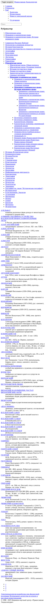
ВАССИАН (5, 358)
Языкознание (10, 164)
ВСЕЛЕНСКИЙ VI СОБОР (11, 431)
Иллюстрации (15, 14)
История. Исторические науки (16, 152)
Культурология (11, 162)
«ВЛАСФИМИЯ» (7, 406)
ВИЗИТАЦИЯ (6, 400)
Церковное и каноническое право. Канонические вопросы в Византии (32, 108)
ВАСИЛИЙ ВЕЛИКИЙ (10, 342)
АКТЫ (3, 220)
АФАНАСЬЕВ (6, 283)
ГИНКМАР (5, 467)
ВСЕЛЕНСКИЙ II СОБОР (11, 423)
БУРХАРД (5, 338)
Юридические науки (13, 33)
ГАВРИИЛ (5, 441)
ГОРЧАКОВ (5, 475)
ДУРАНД (4, 512)
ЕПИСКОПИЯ (6, 548)
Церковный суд (20, 136)
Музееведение (10, 207)
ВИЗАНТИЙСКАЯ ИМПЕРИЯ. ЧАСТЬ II (17, 390)
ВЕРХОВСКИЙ (7, 378)
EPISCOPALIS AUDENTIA (11, 534)
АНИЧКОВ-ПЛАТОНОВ (11, 255)
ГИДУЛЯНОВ (6, 461)
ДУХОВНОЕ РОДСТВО (10, 526)
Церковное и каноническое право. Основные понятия (27, 84)
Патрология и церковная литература (19, 45)
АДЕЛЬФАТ (5, 210)
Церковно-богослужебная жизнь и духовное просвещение (27, 133)
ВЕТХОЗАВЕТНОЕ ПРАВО (12, 384)
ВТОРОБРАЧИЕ (7, 435)
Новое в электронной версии (21, 16)
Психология (10, 180)
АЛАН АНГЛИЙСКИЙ (10, 225)
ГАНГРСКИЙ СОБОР (9, 449)
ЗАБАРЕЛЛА (6, 564)
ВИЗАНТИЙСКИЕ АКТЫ (11, 392)
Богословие (9, 53)
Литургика (9, 57)
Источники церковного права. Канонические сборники (25, 121)
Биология (9, 203)
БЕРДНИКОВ (6, 307)
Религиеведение (11, 55)
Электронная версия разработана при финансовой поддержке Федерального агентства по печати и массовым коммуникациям (20, 596)
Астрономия (10, 194)
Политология (10, 184)
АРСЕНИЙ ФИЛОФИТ (10, 273)
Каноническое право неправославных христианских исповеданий (28, 145)
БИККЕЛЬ (5, 313)
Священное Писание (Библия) (16, 43)
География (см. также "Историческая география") (24, 188)
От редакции (15, 20)
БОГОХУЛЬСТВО (8, 328)
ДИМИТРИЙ (6, 497)
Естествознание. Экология (15, 192)
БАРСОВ (4, 289)
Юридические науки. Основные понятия (25, 67)
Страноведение (11, 160)
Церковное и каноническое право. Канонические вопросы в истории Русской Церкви (32, 114)
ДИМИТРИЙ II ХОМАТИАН (12, 503)
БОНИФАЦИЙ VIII (8, 334)
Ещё (7, 10)
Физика (8, 198)
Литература (9, 168)
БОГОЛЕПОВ (6, 320)
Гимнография (10, 59)
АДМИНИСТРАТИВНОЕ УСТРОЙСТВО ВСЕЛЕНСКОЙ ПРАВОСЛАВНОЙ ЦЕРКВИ (19, 217)
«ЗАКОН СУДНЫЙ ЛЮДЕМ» (12, 570)
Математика (10, 196)
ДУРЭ (3, 520)
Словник (8, 6)
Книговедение (10, 174)
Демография (10, 176)
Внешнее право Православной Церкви (29, 138)
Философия (9, 170)
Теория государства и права (20, 71)
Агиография (10, 51)
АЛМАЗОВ (5, 241)
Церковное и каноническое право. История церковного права (28, 88)
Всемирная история (12, 154)
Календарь (14, 12)
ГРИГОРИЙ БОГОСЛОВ (10, 489)
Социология (10, 178)
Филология (9, 166)
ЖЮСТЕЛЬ (5, 560)
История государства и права (21, 69)
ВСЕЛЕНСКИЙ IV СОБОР (11, 427)
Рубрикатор (9, 8)
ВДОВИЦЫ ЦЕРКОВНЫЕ (11, 366)
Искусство (9, 158)
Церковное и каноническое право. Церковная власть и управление (27, 129)
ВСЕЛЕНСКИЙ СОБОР (10, 413)
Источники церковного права (25, 118)
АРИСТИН (5, 261)
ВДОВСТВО (6, 372)
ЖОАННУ (5, 556)
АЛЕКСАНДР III (7, 229)
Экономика (9, 186)
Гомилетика (9, 61)
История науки (11, 190)
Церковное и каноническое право (18, 35)
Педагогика (9, 182)
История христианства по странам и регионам (23, 49)
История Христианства (14, 47)
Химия (8, 200)
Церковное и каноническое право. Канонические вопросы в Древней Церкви (32, 101)
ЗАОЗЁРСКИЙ (7, 576)
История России (11, 156)
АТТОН (4, 277)
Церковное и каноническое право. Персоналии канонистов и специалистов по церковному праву (32, 94)
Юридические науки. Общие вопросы (24, 65)
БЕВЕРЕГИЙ (6, 295)
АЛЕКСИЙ (5, 235)
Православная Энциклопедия (25, 2)
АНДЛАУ (4, 247)
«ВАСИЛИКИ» (7, 352)
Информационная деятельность (17, 172)
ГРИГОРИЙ (5, 483)
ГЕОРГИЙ (5, 455)
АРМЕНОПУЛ (6, 265)
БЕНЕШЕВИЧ (6, 301)
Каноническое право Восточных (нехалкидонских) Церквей (26, 149)
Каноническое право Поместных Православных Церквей (26, 141)
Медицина (9, 205)
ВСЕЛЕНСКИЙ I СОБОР (11, 419)
